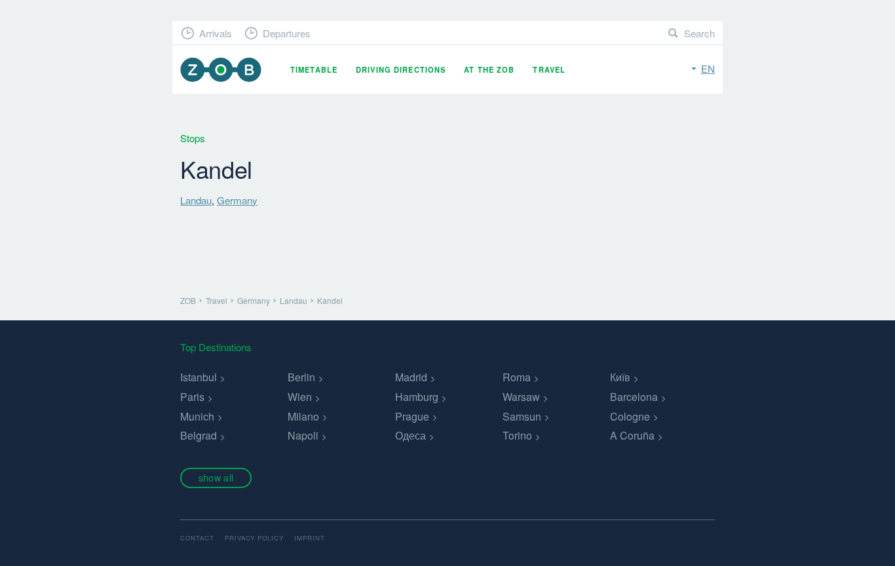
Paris (192, 396)
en (708, 68)
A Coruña (632, 435)
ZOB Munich (220, 69)
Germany (237, 200)
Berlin (301, 377)
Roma (517, 377)
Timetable (313, 69)
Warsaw (521, 396)
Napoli (303, 435)
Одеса (410, 435)
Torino (517, 435)
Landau (196, 200)
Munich (197, 416)
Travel (549, 69)
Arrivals (215, 33)
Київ (620, 377)
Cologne (630, 416)
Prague (412, 416)
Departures (287, 33)
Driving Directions (401, 69)
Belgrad (198, 435)
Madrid (411, 377)
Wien (300, 396)
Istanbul (198, 377)
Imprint (309, 537)
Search (699, 33)
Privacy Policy (254, 537)
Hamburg (416, 396)
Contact (197, 537)
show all (216, 477)
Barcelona (634, 396)
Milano (303, 416)
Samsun (522, 416)
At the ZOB (489, 69)
